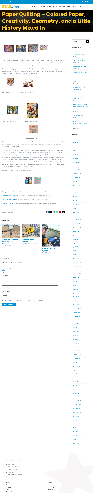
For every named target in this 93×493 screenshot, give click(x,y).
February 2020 (76, 254)
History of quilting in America (9, 199)
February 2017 (76, 393)
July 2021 (75, 189)
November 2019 (77, 266)
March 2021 (76, 204)
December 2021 (77, 173)
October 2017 (76, 362)
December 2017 (77, 354)
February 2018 (76, 347)
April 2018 (75, 339)
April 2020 (75, 247)
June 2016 (75, 424)
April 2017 (75, 385)
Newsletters (50, 489)
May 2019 (75, 289)
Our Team (50, 485)
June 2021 (75, 193)
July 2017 (75, 374)
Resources (8, 487)
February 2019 (76, 300)
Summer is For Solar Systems (49, 235)
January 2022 (76, 170)
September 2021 (77, 185)
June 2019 (75, 285)
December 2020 (77, 216)
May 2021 (75, 196)
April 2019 (75, 293)
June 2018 (75, 331)
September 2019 (77, 273)
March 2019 (76, 297)
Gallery (13, 230)
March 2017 (76, 389)
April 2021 (75, 200)
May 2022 (75, 154)
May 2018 (75, 335)
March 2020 (76, 250)
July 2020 (75, 235)
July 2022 (75, 146)
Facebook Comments (17, 262)
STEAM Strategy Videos (78, 115)
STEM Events (9, 485)
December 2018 (77, 308)
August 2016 (76, 416)
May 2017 (75, 381)
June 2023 (75, 139)
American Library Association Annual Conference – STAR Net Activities (80, 107)
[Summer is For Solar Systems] (51, 235)
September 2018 (77, 320)
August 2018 (76, 324)
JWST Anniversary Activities (29, 230)
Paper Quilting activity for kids (9, 203)
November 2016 (77, 404)
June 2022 (75, 150)
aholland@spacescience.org (15, 474)
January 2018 (76, 350)
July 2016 (75, 420)
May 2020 (75, 243)
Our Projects (51, 487)
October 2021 (76, 181)
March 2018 (76, 343)
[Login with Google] (3, 271)
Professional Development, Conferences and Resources (9, 230)
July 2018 (75, 327)
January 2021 (76, 212)
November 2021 (77, 177)
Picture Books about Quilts (9, 195)
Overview (50, 482)
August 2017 (76, 370)
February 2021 (76, 208)
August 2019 (76, 277)
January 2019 (76, 304)
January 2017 (76, 397)
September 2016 (77, 412)
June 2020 (75, 239)
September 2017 (77, 366)
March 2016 (76, 435)
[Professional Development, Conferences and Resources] (11, 231)
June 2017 (75, 377)
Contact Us (50, 491)
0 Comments (15, 246)
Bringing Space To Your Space (80, 72)
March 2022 (76, 162)
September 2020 (77, 227)
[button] (88, 7)
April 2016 (75, 431)
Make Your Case (10, 491)
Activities (8, 482)
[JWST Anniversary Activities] (31, 230)
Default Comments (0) (7, 262)
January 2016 (76, 443)
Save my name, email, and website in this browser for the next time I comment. (23, 300)
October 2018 (76, 316)
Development (9, 489)
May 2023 (75, 143)
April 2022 (75, 158)
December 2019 (77, 262)
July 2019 (75, 281)
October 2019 (76, 270)
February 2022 (76, 166)
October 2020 (76, 223)
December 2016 (77, 401)
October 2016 (76, 408)
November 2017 (77, 358)
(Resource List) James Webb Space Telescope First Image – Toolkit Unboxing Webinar (80, 124)
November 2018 (77, 312)
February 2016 (76, 439)
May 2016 (75, 427)
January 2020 (76, 258)
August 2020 (76, 231)
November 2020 (77, 220)
